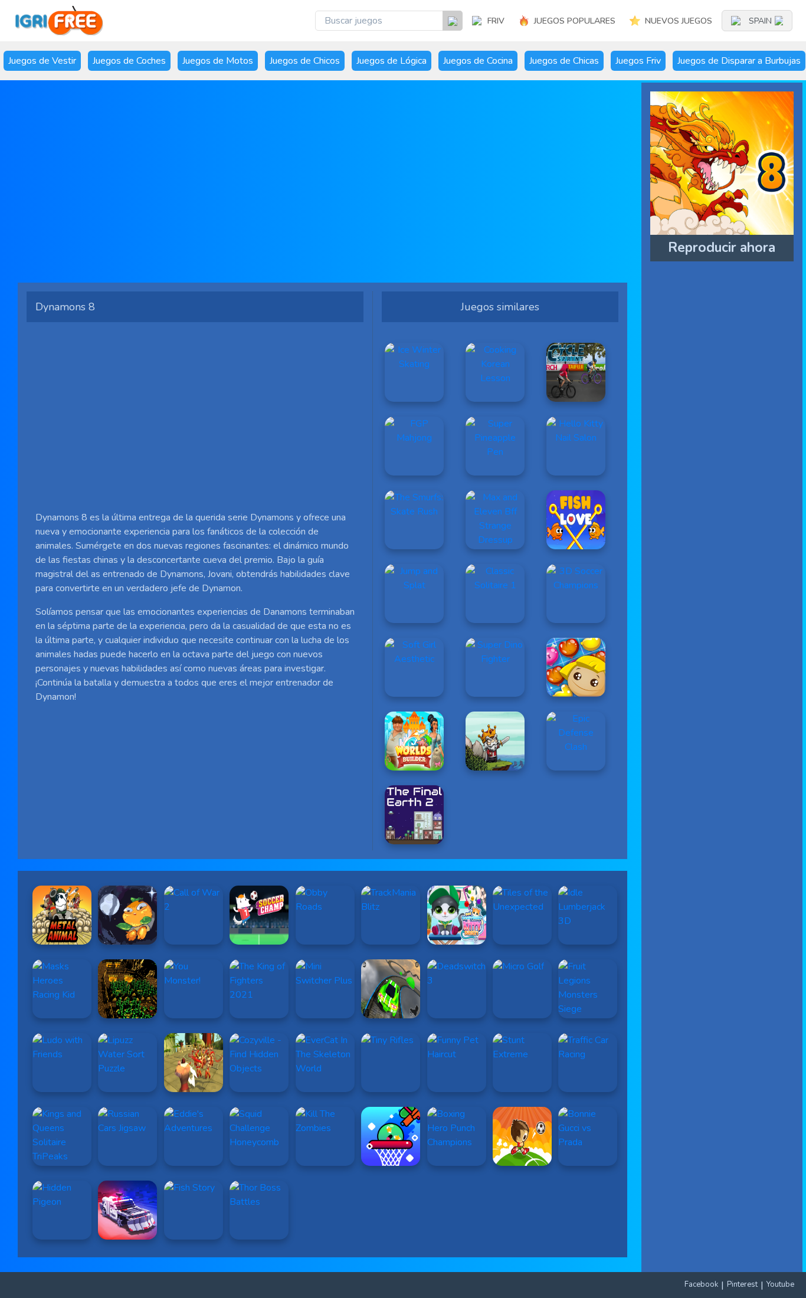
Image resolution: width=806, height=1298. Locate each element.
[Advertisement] (322, 185)
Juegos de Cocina (478, 60)
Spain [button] (760, 21)
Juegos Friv (638, 60)
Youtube (780, 1284)
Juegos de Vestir (42, 60)
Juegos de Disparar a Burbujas (739, 60)
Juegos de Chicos (305, 60)
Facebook (701, 1284)
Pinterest (742, 1284)
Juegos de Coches (129, 60)
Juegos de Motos (217, 60)
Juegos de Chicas (564, 60)
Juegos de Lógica (391, 60)
